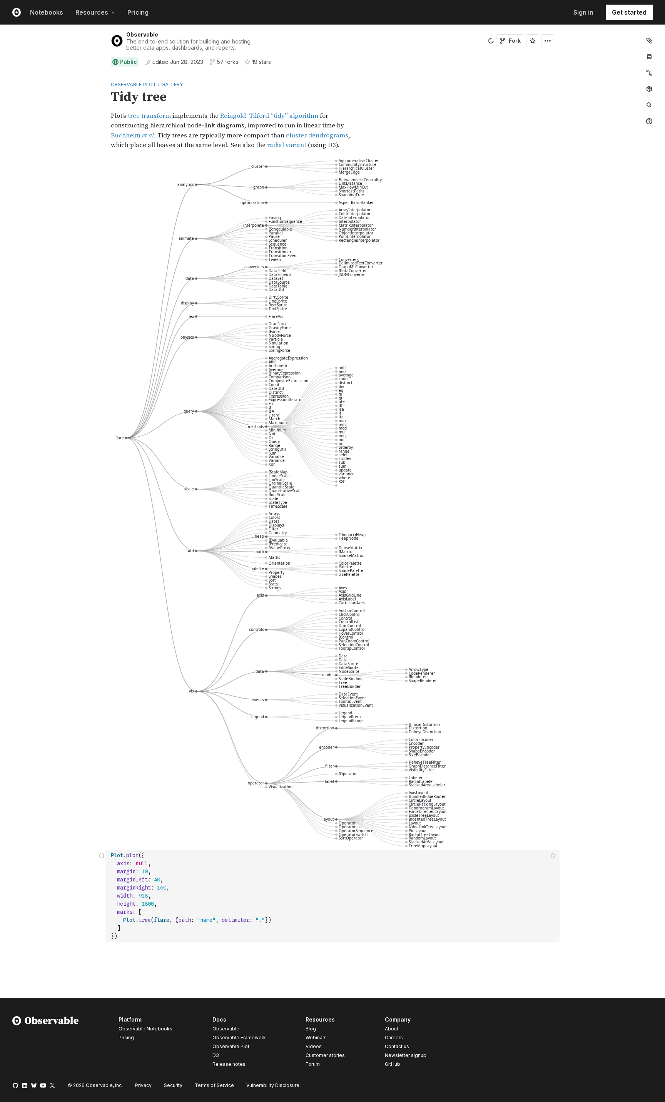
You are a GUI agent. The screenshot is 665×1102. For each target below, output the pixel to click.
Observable (142, 34)
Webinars (316, 1037)
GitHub (392, 1064)
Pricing (138, 12)
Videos (314, 1046)
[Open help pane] (649, 121)
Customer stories (325, 1055)
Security (173, 1085)
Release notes (229, 1064)
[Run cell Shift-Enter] (554, 855)
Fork (515, 40)
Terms (214, 1085)
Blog (311, 1029)
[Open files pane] (649, 40)
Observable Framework (239, 1037)
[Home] (45, 1043)
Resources (91, 12)
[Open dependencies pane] (649, 88)
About (391, 1029)
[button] (102, 76)
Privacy (143, 1085)
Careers (394, 1037)
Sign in (583, 12)
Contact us (397, 1046)
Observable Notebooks (145, 1029)
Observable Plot (230, 1046)
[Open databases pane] (649, 56)
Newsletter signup (405, 1055)
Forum (313, 1064)
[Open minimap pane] (649, 72)
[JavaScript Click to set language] (101, 895)
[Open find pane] (649, 105)
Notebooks (46, 12)
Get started (629, 12)
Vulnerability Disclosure (272, 1085)
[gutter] (53, 115)
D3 (215, 1055)
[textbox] (333, 896)
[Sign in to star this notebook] (532, 40)
